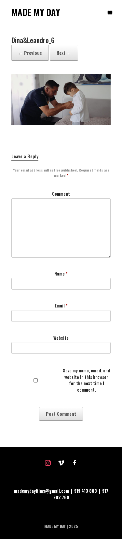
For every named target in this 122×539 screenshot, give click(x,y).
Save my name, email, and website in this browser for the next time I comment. (86, 380)
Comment (61, 194)
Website (61, 338)
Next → (64, 52)
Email (61, 306)
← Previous (30, 52)
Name (61, 274)
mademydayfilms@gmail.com (41, 490)
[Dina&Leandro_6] (61, 123)
